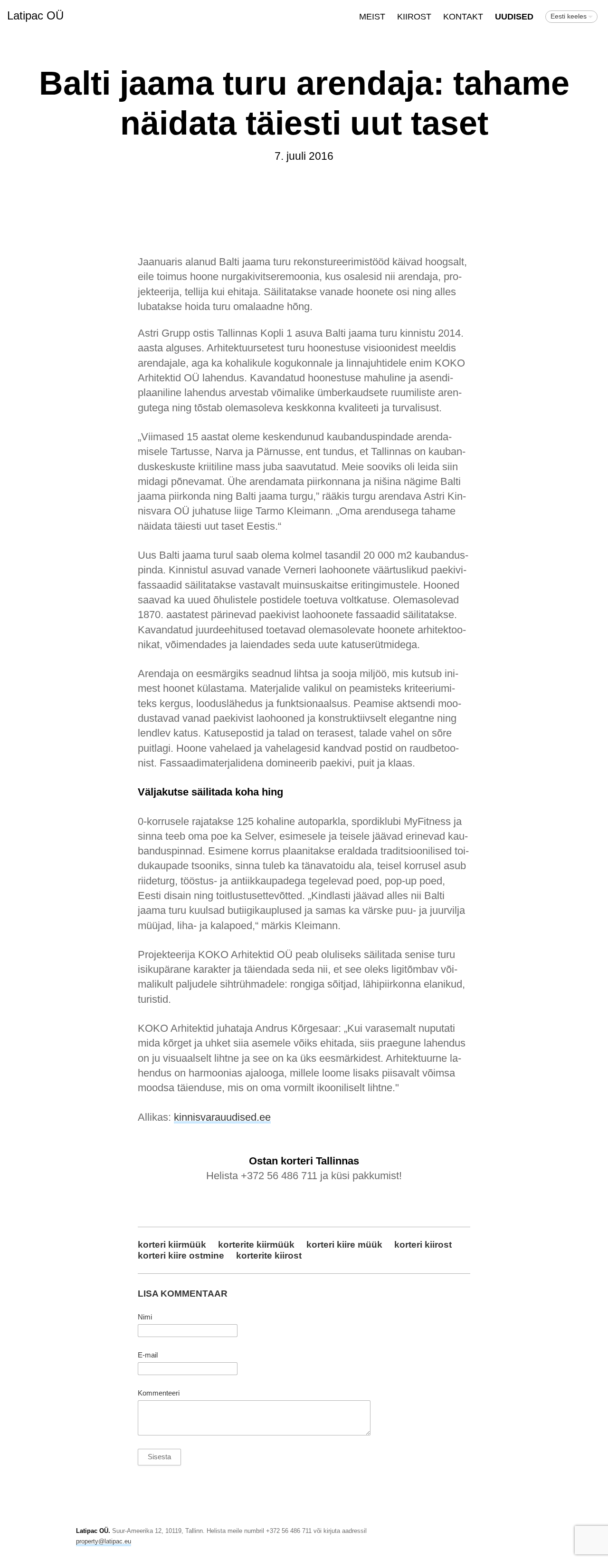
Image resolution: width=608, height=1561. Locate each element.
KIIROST (414, 16)
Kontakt (463, 16)
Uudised (514, 16)
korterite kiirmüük (256, 1244)
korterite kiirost (269, 1255)
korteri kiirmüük (172, 1244)
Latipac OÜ (35, 15)
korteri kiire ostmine (181, 1255)
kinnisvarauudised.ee (222, 1117)
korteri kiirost (423, 1244)
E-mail (148, 1355)
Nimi (145, 1317)
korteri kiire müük (344, 1244)
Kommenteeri (159, 1393)
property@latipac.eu (103, 1541)
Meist (372, 16)
